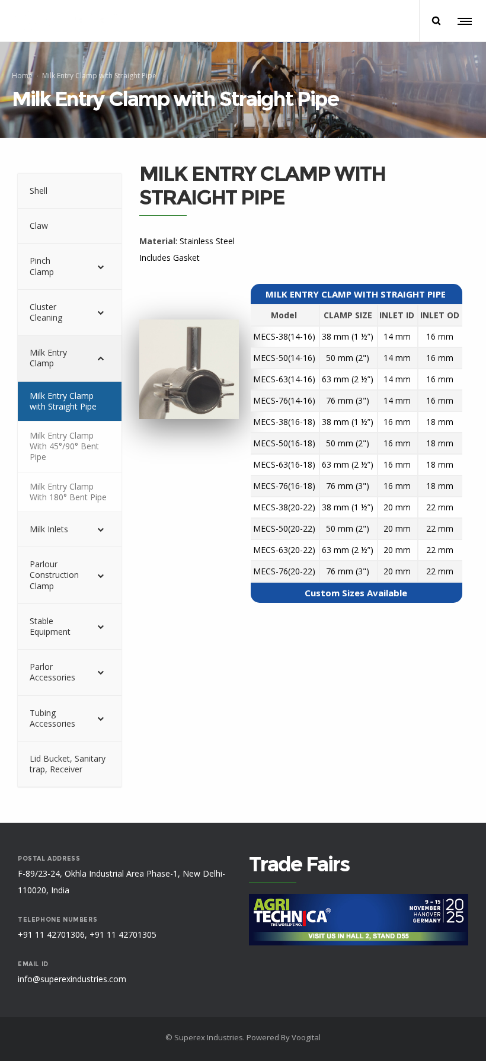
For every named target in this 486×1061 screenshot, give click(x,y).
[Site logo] (65, 20)
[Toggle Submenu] (101, 266)
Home (22, 75)
